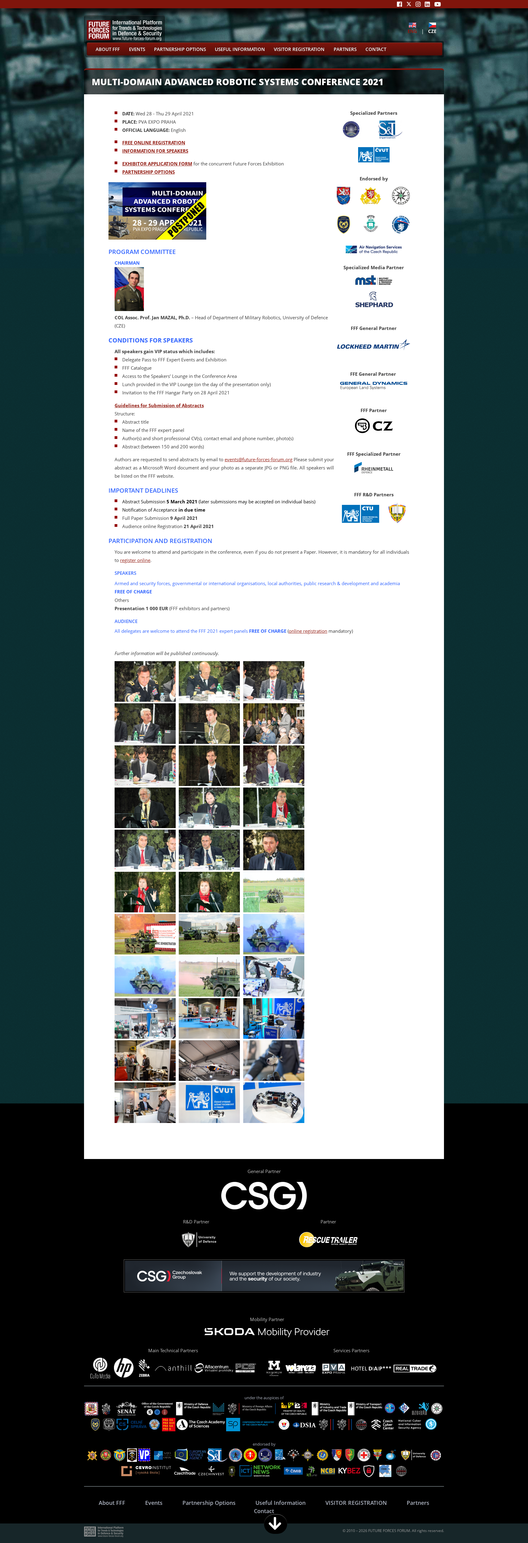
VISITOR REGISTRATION (299, 49)
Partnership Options (180, 49)
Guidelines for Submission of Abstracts (159, 405)
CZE (432, 31)
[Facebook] (399, 4)
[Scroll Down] (275, 1524)
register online (135, 560)
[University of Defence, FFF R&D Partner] (397, 522)
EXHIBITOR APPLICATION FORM (157, 164)
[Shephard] (373, 306)
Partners (345, 49)
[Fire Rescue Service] (343, 232)
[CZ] (373, 432)
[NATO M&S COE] (351, 137)
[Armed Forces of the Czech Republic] (371, 203)
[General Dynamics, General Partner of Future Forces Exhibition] (373, 388)
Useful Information (240, 49)
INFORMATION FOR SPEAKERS (155, 151)
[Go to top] (504, 1524)
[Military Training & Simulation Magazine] (373, 283)
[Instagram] (418, 4)
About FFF (108, 49)
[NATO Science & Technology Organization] (390, 137)
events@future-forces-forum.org (258, 459)
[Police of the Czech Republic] (401, 203)
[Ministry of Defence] (343, 203)
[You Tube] (437, 4)
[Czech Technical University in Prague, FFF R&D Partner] (360, 522)
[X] (408, 4)
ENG (412, 31)
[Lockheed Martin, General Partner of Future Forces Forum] (373, 352)
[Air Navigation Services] (373, 249)
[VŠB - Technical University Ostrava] (370, 232)
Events (137, 49)
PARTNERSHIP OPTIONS (148, 172)
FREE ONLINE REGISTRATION (153, 142)
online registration (308, 631)
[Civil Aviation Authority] (401, 225)
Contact (375, 49)
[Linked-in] (427, 4)
